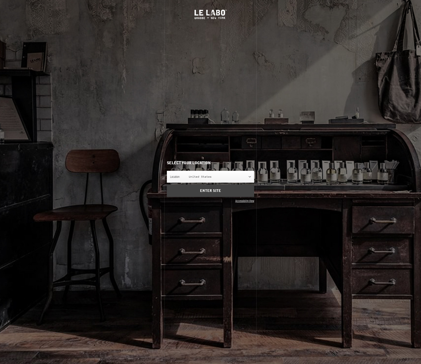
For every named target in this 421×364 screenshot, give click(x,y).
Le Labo (210, 14)
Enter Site (210, 191)
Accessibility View (244, 201)
